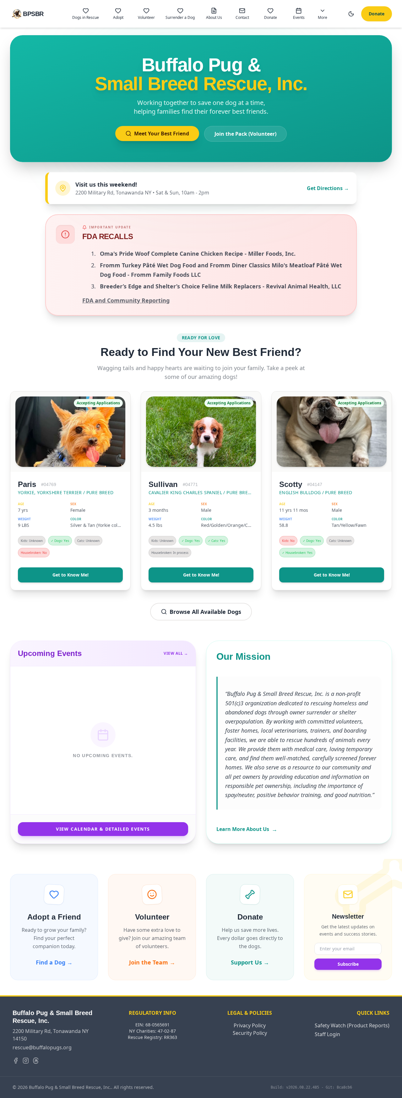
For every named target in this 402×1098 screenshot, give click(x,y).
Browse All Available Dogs (205, 611)
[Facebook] (16, 1060)
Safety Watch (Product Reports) (352, 1025)
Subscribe (348, 964)
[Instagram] (26, 1060)
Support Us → (250, 962)
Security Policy (250, 1033)
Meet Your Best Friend (161, 133)
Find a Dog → (54, 962)
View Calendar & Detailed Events (103, 829)
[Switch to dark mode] (351, 13)
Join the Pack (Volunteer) (245, 133)
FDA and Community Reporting (126, 300)
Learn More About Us (246, 829)
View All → (176, 653)
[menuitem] (85, 14)
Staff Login (327, 1034)
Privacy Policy (250, 1025)
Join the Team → (152, 962)
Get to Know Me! (70, 575)
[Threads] (36, 1060)
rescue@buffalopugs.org (42, 1047)
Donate (376, 14)
